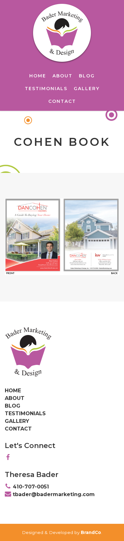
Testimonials (46, 88)
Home (37, 76)
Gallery (87, 88)
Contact (62, 101)
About (62, 76)
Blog (87, 76)
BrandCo (91, 532)
